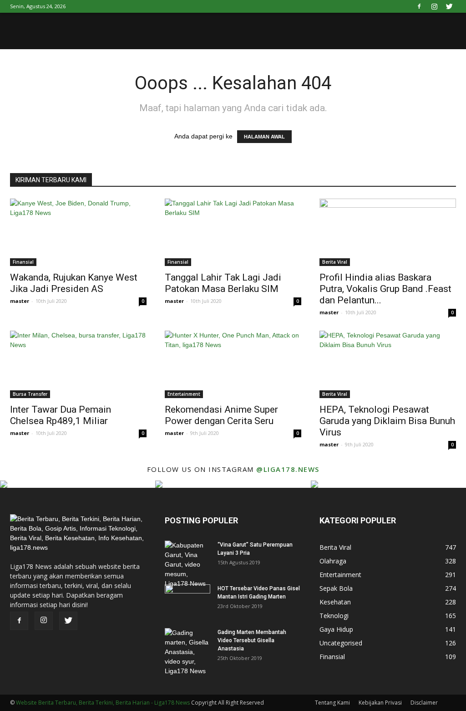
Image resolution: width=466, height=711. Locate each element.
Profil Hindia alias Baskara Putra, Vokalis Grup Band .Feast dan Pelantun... (385, 289)
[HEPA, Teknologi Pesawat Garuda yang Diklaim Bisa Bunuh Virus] (387, 364)
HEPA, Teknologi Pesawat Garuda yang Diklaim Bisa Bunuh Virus (387, 421)
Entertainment (183, 394)
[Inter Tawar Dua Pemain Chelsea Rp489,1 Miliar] (78, 364)
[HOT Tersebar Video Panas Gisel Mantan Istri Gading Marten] (187, 600)
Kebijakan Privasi (380, 702)
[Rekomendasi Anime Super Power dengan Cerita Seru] (233, 364)
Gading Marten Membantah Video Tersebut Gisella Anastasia (252, 640)
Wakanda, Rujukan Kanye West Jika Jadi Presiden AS (73, 283)
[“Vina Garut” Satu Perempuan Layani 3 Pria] (187, 564)
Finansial (23, 262)
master (19, 300)
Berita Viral (334, 262)
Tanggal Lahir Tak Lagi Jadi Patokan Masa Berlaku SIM (223, 283)
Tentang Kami (332, 702)
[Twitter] (449, 6)
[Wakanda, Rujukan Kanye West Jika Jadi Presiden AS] (78, 232)
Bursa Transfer (30, 394)
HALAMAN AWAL (264, 136)
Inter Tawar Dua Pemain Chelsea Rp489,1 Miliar (60, 415)
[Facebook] (419, 6)
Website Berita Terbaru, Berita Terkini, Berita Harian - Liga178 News (103, 702)
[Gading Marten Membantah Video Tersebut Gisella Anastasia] (187, 652)
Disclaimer (424, 702)
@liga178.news (287, 469)
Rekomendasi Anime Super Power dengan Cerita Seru (221, 415)
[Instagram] (434, 6)
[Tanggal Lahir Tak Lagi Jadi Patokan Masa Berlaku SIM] (233, 232)
